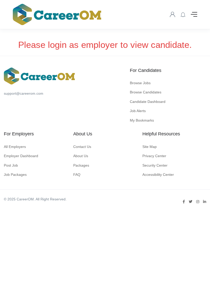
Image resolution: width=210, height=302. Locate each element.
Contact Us (82, 147)
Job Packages (15, 174)
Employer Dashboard (21, 156)
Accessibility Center (158, 174)
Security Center (154, 165)
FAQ (76, 174)
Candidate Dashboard (147, 102)
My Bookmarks (142, 120)
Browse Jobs (140, 83)
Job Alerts (138, 111)
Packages (81, 165)
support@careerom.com (23, 93)
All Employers (15, 147)
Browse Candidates (145, 92)
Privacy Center (154, 156)
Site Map (149, 147)
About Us (80, 156)
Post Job (11, 165)
